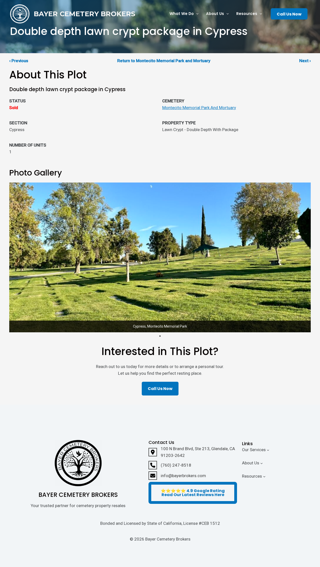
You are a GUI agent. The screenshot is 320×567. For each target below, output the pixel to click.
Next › (305, 60)
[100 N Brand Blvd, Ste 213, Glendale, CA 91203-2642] (192, 452)
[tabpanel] (160, 257)
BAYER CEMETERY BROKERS (84, 14)
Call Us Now (289, 14)
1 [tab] (160, 336)
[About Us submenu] (261, 463)
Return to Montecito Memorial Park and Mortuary (163, 60)
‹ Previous (18, 60)
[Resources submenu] (264, 476)
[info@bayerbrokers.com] (177, 475)
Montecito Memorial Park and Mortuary (199, 107)
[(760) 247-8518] (169, 465)
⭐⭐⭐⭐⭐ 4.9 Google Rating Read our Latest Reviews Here (193, 493)
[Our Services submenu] (268, 450)
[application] (196, 13)
